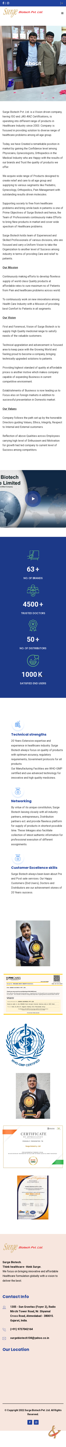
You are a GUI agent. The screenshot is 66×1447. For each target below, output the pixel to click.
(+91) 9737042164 (21, 1329)
